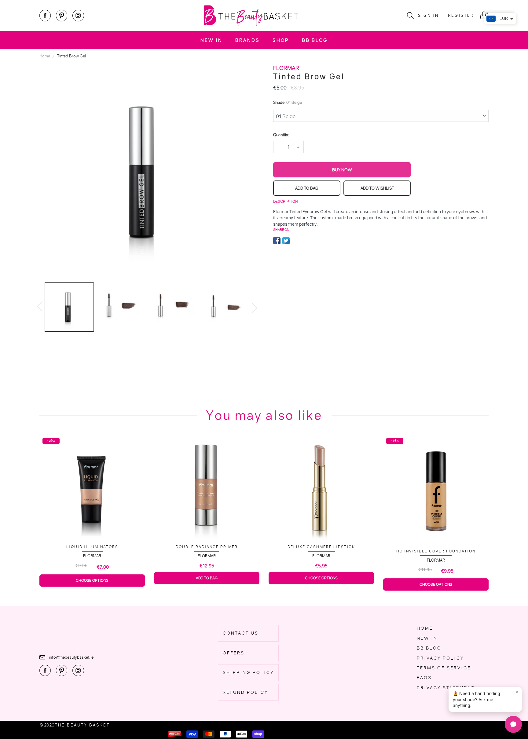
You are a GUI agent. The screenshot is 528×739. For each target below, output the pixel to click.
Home (425, 628)
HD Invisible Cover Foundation (369, 551)
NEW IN (211, 40)
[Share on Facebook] (276, 240)
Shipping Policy (248, 672)
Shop (281, 40)
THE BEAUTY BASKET (82, 725)
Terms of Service (444, 668)
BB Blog (315, 40)
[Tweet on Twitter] (286, 240)
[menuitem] (211, 40)
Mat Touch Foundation (484, 543)
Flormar (141, 556)
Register (461, 15)
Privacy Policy (440, 658)
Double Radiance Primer (141, 546)
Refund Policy (245, 692)
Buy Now (342, 170)
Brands (247, 40)
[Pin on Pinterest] (295, 240)
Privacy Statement (446, 687)
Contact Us (240, 633)
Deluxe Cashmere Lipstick (255, 546)
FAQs (424, 677)
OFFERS (233, 653)
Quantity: (281, 134)
